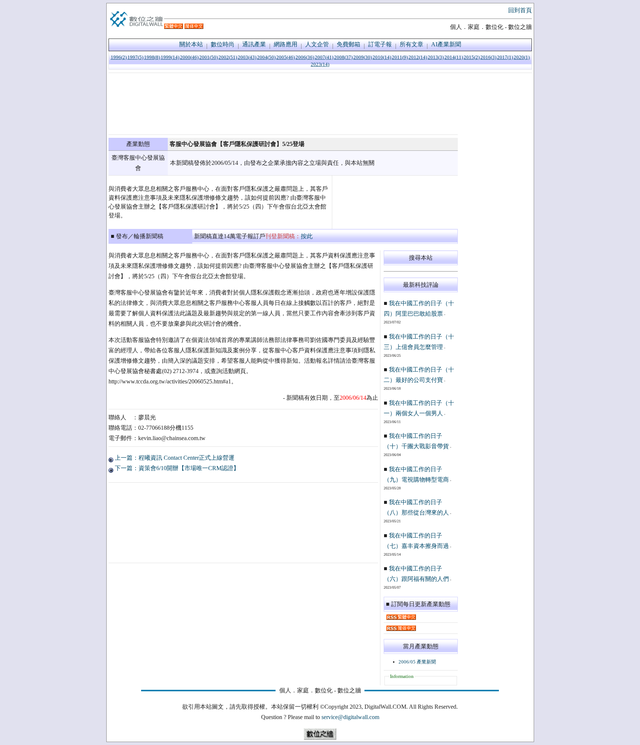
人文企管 (317, 44)
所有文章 (411, 44)
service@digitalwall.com (350, 717)
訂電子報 (380, 44)
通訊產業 (254, 44)
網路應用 (285, 44)
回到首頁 (520, 10)
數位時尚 (222, 44)
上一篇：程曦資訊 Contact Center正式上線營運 (173, 458)
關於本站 (191, 44)
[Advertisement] (283, 104)
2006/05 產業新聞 (417, 662)
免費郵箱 (348, 44)
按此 (307, 236)
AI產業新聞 (446, 44)
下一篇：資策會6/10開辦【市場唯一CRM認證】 (176, 468)
